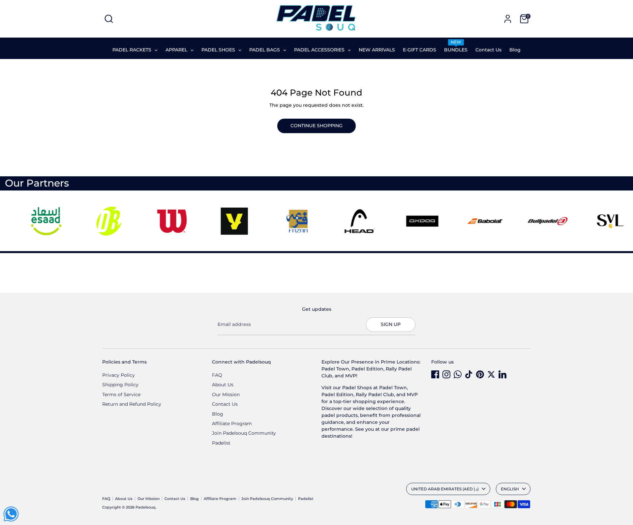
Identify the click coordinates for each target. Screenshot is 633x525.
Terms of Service (121, 394)
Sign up (391, 324)
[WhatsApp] (458, 374)
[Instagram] (446, 374)
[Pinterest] (480, 374)
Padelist (221, 443)
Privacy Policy (118, 375)
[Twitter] (491, 374)
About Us (222, 385)
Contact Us (225, 404)
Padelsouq (146, 507)
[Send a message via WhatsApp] (11, 514)
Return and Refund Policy (131, 404)
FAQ (217, 375)
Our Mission (226, 394)
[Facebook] (435, 374)
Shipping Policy (120, 385)
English (510, 488)
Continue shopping (316, 126)
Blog (217, 414)
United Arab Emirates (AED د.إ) (445, 488)
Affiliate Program (232, 423)
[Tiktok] (469, 374)
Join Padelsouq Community (244, 433)
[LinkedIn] (502, 374)
